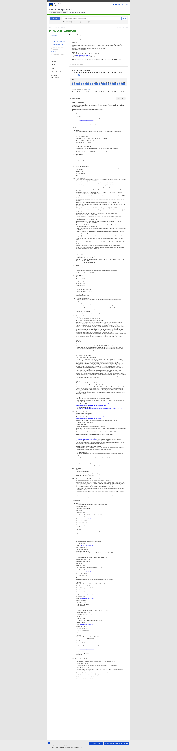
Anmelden (117, 4)
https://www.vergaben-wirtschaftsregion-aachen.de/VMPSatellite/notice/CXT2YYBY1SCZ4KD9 (100, 408)
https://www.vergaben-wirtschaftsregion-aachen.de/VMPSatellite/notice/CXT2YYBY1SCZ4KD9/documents (94, 404)
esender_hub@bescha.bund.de (87, 649)
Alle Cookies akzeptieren (96, 743)
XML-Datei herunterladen (59, 41)
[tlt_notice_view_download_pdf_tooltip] (72, 84)
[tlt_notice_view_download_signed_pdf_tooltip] (79, 75)
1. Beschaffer (54, 61)
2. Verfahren (54, 64)
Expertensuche (84, 21)
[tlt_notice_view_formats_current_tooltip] (124, 98)
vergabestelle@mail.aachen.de (83, 55)
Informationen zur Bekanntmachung (55, 76)
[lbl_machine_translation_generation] (89, 89)
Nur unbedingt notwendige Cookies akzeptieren (116, 743)
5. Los (52, 68)
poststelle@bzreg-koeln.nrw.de (86, 598)
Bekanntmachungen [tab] (54, 35)
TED (50, 27)
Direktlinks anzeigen (58, 44)
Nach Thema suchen (93, 21)
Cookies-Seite (59, 745)
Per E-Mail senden (57, 51)
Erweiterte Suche (75, 21)
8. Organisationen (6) (56, 71)
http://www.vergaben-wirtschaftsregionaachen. (86, 439)
